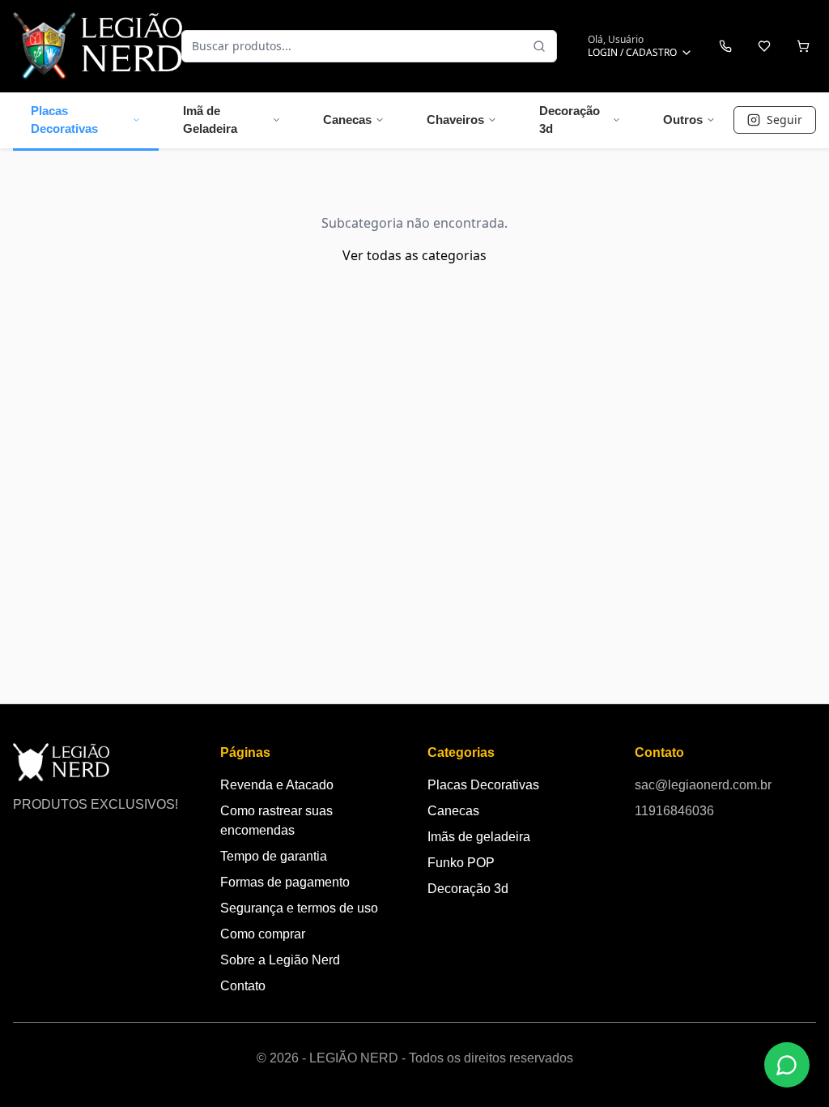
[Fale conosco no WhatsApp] (787, 1065)
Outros (683, 119)
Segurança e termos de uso (299, 908)
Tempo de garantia (273, 856)
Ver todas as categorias (414, 255)
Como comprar (262, 934)
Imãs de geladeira (478, 837)
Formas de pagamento (285, 882)
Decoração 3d (569, 120)
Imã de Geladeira (210, 120)
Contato (243, 986)
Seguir (784, 119)
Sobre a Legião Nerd (280, 960)
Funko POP (461, 863)
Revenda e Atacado (277, 785)
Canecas (347, 119)
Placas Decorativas (64, 120)
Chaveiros (455, 119)
